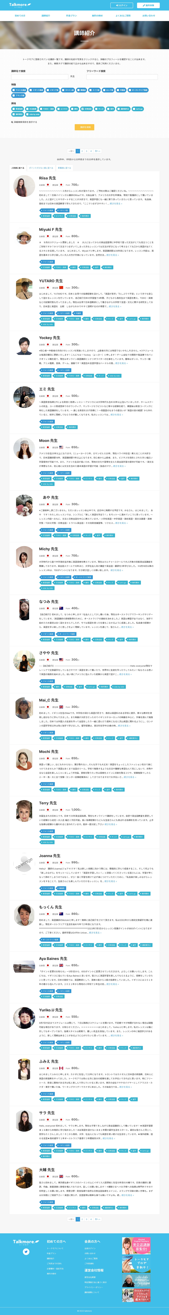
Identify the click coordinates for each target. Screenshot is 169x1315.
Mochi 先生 (48, 751)
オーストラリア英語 (139, 90)
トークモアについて (55, 1248)
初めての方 (20, 15)
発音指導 (19, 109)
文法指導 (32, 109)
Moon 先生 (48, 440)
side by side (34, 114)
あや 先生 (48, 497)
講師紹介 (46, 15)
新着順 (64, 168)
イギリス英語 (38, 90)
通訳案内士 (125, 109)
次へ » (97, 151)
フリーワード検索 (95, 71)
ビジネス (64, 109)
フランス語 (20, 95)
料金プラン (71, 15)
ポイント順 (41, 168)
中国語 (122, 90)
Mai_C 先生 (48, 700)
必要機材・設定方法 (55, 1269)
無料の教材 (97, 15)
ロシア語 (109, 90)
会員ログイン (90, 1248)
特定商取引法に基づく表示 (95, 1282)
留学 (112, 109)
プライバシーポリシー (93, 1287)
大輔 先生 (47, 1170)
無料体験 (149, 5)
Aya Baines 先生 (53, 958)
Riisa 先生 (47, 178)
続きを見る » (116, 203)
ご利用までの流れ (54, 1263)
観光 (76, 109)
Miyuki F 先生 (50, 229)
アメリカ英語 (21, 90)
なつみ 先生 (48, 601)
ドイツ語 (96, 90)
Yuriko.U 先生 (51, 1010)
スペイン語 (69, 90)
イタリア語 (54, 90)
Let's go (139, 109)
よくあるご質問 (123, 15)
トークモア (20, 5)
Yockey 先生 (49, 337)
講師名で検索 (18, 71)
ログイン (122, 5)
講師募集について (91, 1292)
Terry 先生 (48, 803)
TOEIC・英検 (48, 109)
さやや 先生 (48, 653)
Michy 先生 (48, 549)
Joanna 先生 (49, 856)
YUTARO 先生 (51, 281)
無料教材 (19, 114)
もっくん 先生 (50, 907)
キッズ (101, 109)
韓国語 (83, 90)
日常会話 (88, 109)
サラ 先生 (47, 1113)
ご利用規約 (89, 1263)
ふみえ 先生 (48, 1061)
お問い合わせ (148, 15)
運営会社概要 (90, 1277)
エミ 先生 (47, 389)
